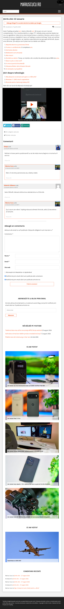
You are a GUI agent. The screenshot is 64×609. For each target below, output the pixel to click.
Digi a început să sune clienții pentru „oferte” (26, 588)
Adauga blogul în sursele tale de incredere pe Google (24, 23)
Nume (7, 256)
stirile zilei (13, 135)
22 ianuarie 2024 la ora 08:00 (12, 168)
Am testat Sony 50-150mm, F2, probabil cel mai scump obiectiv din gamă (29, 517)
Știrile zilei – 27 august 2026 (22, 575)
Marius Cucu (9, 166)
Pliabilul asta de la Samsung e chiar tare (17, 337)
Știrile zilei (16, 132)
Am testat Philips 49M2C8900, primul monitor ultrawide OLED (25, 451)
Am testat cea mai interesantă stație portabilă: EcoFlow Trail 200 (26, 385)
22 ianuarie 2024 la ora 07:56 (11, 148)
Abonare (11, 315)
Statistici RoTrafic (56, 603)
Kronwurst (8, 579)
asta (57, 58)
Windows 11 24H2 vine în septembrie (17, 79)
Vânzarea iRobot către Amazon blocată (18, 66)
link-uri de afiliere (34, 603)
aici (20, 31)
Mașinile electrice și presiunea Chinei (17, 45)
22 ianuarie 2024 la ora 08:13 (11, 187)
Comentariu (9, 234)
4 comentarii (58, 27)
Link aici (43, 120)
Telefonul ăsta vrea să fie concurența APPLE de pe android (23, 330)
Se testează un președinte (14, 69)
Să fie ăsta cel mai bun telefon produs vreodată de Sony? (23, 334)
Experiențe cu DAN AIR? (14, 560)
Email (7, 262)
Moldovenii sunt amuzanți (14, 53)
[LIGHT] (60, 1)
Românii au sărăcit (12, 58)
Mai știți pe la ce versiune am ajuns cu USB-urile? (21, 77)
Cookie (50, 603)
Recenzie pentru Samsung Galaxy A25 (17, 82)
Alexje (6, 147)
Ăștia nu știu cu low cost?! (14, 61)
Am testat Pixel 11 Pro (14, 418)
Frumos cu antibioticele (13, 47)
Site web (7, 267)
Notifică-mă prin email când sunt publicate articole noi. (23, 280)
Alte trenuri (9, 55)
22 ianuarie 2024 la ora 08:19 (12, 205)
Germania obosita (11, 50)
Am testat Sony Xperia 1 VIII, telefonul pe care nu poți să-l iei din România (29, 484)
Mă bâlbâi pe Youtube (32, 326)
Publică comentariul (32, 284)
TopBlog (11, 604)
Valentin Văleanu (9, 185)
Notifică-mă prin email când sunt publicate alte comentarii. (24, 276)
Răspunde (7, 160)
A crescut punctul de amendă (15, 63)
